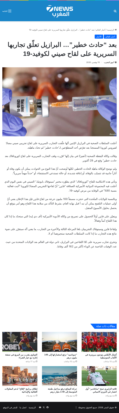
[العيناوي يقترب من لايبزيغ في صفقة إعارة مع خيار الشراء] (19, 342)
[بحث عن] (115, 12)
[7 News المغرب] (59, 11)
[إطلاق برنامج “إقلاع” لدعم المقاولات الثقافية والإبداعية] (19, 376)
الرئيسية (111, 30)
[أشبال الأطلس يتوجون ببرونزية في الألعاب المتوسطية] (99, 342)
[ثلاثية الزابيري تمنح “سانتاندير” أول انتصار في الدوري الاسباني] (99, 376)
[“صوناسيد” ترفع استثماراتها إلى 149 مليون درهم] (59, 342)
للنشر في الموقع (10, 407)
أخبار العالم (100, 30)
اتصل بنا (23, 407)
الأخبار (98, 36)
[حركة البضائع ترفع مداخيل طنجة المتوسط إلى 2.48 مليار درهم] (59, 376)
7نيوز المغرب (109, 62)
